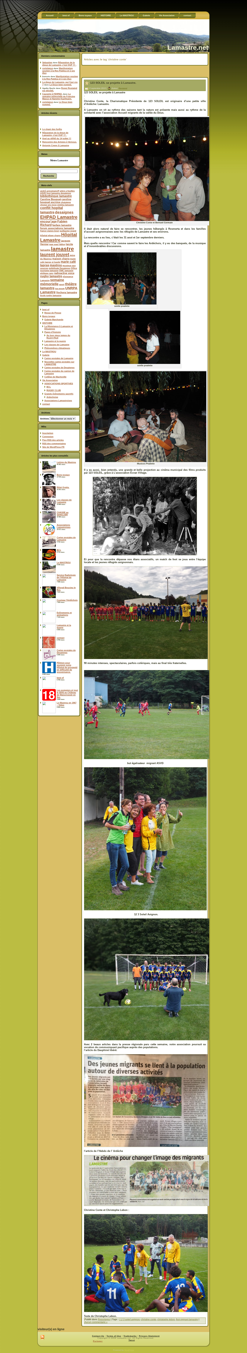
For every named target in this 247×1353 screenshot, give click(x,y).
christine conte (148, 1319)
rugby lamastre (51, 276)
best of (45, 309)
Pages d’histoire (52, 332)
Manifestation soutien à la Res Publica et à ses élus (58, 70)
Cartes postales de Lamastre (58, 358)
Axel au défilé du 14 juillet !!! (56, 138)
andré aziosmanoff (49, 191)
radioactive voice (64, 273)
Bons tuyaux (48, 316)
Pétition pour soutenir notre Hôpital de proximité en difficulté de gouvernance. (67, 667)
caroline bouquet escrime (55, 201)
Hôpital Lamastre (58, 237)
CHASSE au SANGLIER (63, 513)
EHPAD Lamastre (58, 217)
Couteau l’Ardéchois (67, 600)
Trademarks (130, 1336)
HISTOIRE (47, 323)
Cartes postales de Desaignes (59, 367)
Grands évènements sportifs (58, 394)
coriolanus (47, 68)
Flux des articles (53, 440)
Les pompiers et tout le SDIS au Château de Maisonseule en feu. (67, 693)
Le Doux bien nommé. (60, 85)
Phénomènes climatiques (57, 348)
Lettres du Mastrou (66, 462)
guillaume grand (68, 231)
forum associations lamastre (57, 228)
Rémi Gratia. (63, 487)
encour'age (48, 221)
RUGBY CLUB (54, 390)
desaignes (64, 212)
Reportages (104, 1319)
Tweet (132, 1340)
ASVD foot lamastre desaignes (55, 193)
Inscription (47, 433)
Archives (44, 419)
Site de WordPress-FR (53, 447)
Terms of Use (114, 1336)
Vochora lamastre (66, 292)
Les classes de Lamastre (56, 344)
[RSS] (42, 1338)
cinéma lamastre (65, 205)
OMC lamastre (66, 270)
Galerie (45, 355)
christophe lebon (166, 1319)
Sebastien (47, 62)
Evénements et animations (64, 614)
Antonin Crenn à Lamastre (55, 145)
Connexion (47, 436)
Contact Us (98, 1336)
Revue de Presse (52, 313)
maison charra (60, 258)
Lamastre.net (187, 47)
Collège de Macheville (55, 377)
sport (61, 284)
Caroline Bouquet (50, 199)
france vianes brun (49, 231)
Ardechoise (52, 397)
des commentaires (54, 443)
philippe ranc (46, 273)
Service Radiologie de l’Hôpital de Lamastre (66, 577)
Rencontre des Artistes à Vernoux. (59, 142)
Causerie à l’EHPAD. (52, 94)
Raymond (123, 88)
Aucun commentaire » (96, 1322)
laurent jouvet (54, 254)
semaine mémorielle (52, 282)
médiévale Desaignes (59, 268)
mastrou (56, 265)
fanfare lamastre (61, 225)
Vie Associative (50, 380)
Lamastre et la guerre (55, 341)
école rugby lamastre (50, 295)
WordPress (129, 1350)
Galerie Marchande (53, 319)
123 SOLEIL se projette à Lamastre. (113, 82)
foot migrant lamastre (187, 1319)
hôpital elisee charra (50, 235)
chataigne (66, 202)
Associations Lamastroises (58, 400)
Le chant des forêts (52, 129)
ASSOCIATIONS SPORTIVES (58, 383)
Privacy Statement (149, 1336)
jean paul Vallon (57, 244)
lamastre (62, 249)
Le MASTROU (49, 351)
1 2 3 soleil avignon (129, 1319)
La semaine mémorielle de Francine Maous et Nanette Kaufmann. (58, 96)
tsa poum (60, 288)
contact (46, 404)
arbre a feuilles (67, 191)
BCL (49, 387)
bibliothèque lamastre (56, 196)
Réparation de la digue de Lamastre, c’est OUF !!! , (59, 63)
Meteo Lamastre (59, 160)
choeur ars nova (48, 205)
